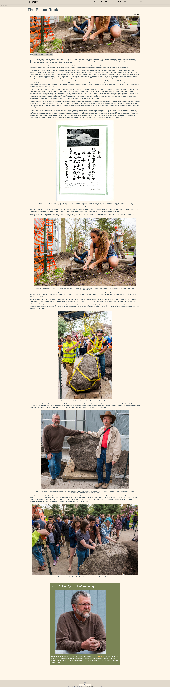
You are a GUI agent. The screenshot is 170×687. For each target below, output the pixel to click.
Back (89, 685)
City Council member (99, 656)
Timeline (108, 2)
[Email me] (85, 682)
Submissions (135, 2)
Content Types (124, 2)
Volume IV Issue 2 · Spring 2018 (43, 54)
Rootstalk (32, 2)
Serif (81, 685)
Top (85, 685)
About (115, 2)
